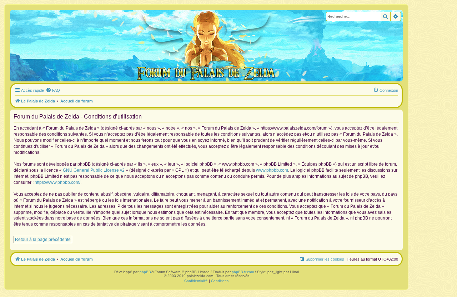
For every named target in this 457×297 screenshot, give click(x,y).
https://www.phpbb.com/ (57, 182)
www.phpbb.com (272, 170)
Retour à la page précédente (43, 239)
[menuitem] (53, 90)
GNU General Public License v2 (94, 170)
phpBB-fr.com (243, 272)
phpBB (145, 272)
